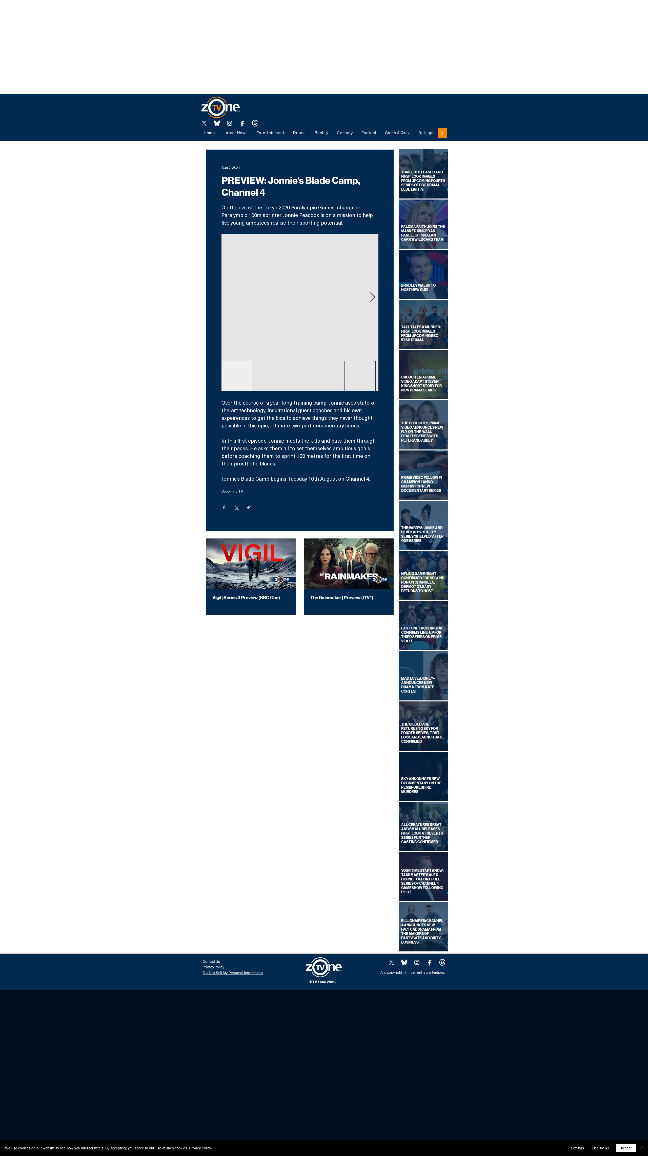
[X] (204, 123)
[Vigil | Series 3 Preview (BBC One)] (251, 563)
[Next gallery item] (372, 297)
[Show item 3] (298, 376)
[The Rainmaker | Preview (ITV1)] (349, 563)
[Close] (642, 1148)
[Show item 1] (236, 376)
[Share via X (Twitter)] (236, 507)
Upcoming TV (232, 491)
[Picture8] (217, 123)
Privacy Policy (200, 1147)
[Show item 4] (329, 376)
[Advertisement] (92, 11)
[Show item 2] (267, 376)
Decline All (600, 1147)
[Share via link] (248, 507)
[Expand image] (299, 297)
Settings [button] (577, 1147)
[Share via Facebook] (223, 507)
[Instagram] (229, 123)
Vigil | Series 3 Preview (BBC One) (246, 598)
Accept (626, 1147)
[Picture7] (242, 123)
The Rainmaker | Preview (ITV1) (341, 598)
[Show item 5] (360, 376)
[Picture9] (255, 123)
